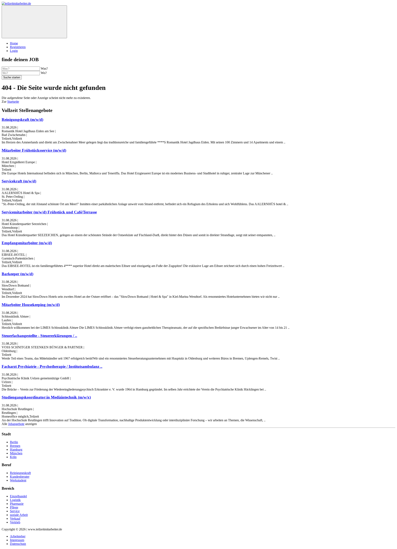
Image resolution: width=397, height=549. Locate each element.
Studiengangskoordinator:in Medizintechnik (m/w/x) (46, 397)
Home (14, 43)
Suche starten (11, 77)
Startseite (13, 101)
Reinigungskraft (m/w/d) (22, 119)
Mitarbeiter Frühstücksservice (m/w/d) (34, 150)
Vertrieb (15, 522)
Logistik (15, 500)
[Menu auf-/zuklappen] (34, 21)
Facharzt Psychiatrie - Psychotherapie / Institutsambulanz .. (52, 366)
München (16, 453)
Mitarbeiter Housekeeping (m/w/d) (31, 304)
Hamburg (16, 449)
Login (14, 50)
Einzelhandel (18, 496)
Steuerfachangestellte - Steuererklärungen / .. (39, 335)
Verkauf (15, 518)
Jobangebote (16, 424)
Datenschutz (18, 543)
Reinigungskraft (20, 473)
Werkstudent (18, 480)
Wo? (44, 73)
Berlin (14, 442)
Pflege (14, 507)
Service (15, 511)
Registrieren (18, 47)
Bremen (15, 446)
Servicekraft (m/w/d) (19, 181)
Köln (13, 457)
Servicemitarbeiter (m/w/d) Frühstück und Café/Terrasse (49, 212)
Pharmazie (17, 503)
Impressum (17, 540)
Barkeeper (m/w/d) (17, 274)
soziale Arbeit (19, 515)
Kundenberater (19, 476)
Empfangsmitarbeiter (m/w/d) (27, 243)
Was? (44, 68)
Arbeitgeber (17, 536)
